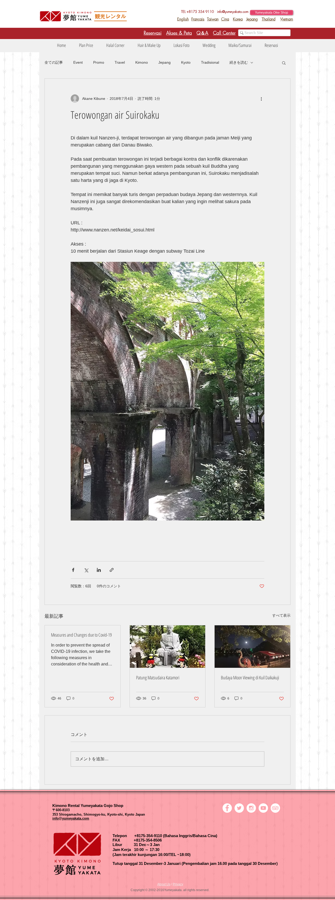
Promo (98, 62)
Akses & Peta (179, 33)
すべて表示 (281, 615)
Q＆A (202, 33)
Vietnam (286, 19)
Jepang (252, 19)
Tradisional (210, 62)
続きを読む (239, 62)
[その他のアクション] (261, 98)
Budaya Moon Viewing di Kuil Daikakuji (250, 677)
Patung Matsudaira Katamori (157, 677)
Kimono (141, 62)
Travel (120, 62)
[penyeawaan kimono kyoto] (263, 808)
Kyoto (186, 62)
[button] (86, 45)
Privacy (178, 884)
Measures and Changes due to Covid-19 (81, 635)
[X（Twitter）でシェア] (85, 569)
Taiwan (213, 19)
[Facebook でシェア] (73, 569)
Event (78, 62)
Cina (225, 19)
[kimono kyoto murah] (251, 808)
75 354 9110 (205, 11)
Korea (238, 19)
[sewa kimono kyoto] (239, 808)
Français (197, 19)
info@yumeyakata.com (232, 11)
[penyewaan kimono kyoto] (227, 808)
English (183, 19)
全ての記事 (53, 62)
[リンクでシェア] (111, 569)
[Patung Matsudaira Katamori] (167, 646)
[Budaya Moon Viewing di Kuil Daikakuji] (252, 646)
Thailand (268, 19)
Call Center (224, 33)
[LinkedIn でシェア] (98, 569)
